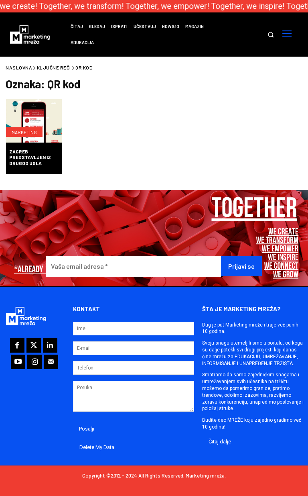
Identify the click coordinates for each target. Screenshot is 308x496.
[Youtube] (18, 362)
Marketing (24, 132)
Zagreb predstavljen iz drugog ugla (30, 157)
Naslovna (19, 67)
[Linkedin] (50, 345)
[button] (270, 35)
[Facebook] (17, 345)
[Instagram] (34, 362)
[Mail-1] (51, 362)
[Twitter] (33, 345)
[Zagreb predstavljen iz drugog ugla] (34, 121)
